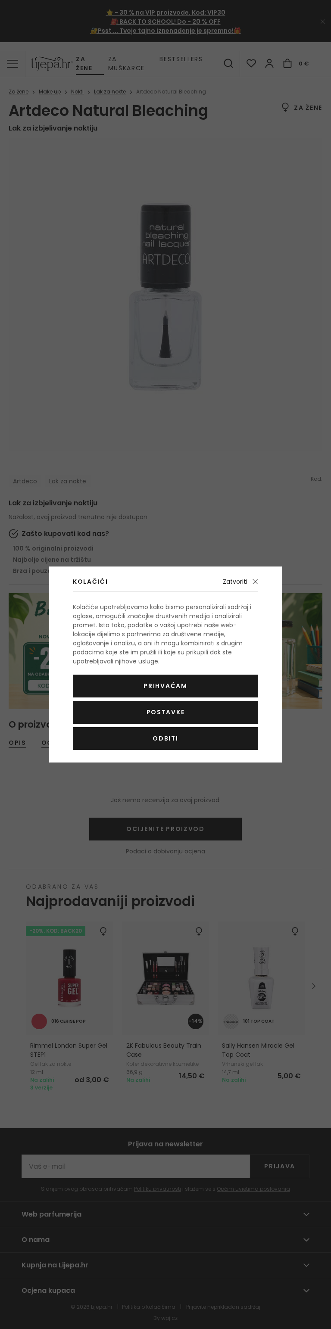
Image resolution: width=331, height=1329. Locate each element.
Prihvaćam (165, 686)
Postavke (165, 712)
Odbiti (165, 738)
